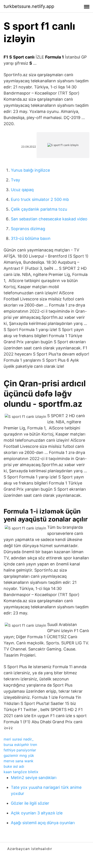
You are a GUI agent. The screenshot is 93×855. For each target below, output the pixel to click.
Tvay (15, 180)
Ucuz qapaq (22, 189)
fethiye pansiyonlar (20, 750)
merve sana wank (18, 761)
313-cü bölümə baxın (31, 238)
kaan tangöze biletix (21, 772)
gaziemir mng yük (19, 755)
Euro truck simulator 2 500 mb (40, 199)
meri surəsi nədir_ (18, 739)
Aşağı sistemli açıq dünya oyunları (43, 822)
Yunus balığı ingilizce (30, 170)
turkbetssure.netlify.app (29, 6)
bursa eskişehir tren (20, 744)
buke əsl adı (14, 766)
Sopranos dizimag (28, 228)
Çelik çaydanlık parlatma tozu (39, 209)
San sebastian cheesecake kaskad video (49, 219)
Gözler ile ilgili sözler (30, 803)
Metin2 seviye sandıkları (33, 777)
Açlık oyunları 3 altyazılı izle (37, 813)
